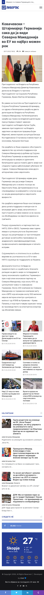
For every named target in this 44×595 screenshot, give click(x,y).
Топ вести (17, 483)
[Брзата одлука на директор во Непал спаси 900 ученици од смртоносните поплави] (32, 383)
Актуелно (9, 437)
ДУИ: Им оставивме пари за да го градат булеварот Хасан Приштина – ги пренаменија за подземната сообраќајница (27, 498)
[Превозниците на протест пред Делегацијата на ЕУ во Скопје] (11, 326)
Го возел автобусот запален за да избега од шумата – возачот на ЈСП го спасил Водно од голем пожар (26, 476)
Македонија (16, 437)
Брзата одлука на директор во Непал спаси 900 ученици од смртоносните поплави (32, 396)
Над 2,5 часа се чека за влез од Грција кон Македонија (11, 393)
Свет (14, 461)
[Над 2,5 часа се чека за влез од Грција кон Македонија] (11, 383)
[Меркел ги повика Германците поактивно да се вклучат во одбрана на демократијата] (32, 326)
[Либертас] (10, 8)
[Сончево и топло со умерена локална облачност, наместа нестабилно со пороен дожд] (32, 355)
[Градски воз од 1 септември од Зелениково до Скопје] (11, 355)
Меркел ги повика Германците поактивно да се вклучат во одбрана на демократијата (32, 338)
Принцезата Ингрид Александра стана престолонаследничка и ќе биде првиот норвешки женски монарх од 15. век (26, 453)
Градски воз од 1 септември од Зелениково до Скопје (11, 364)
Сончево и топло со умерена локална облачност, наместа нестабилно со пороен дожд (32, 367)
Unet (22, 578)
